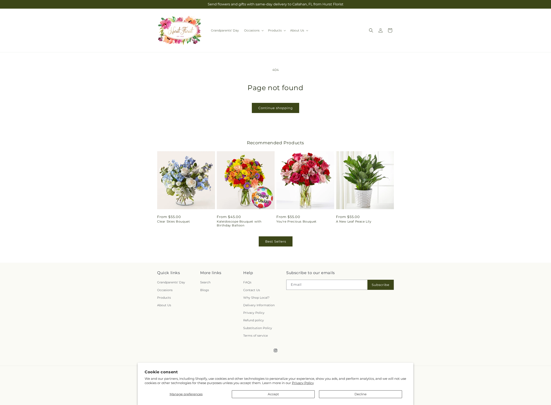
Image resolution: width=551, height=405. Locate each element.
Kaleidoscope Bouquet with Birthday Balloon (239, 223)
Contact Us (251, 290)
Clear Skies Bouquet (173, 221)
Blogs (204, 290)
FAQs (247, 282)
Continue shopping (275, 108)
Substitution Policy (257, 328)
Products (164, 298)
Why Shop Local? (256, 298)
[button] (253, 30)
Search (205, 282)
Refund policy (253, 320)
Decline (360, 394)
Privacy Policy (303, 383)
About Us (164, 305)
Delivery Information (259, 305)
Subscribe (380, 285)
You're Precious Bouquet (296, 221)
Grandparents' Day (171, 282)
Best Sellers (275, 241)
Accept (273, 394)
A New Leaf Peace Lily (353, 221)
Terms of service (255, 336)
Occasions (165, 290)
